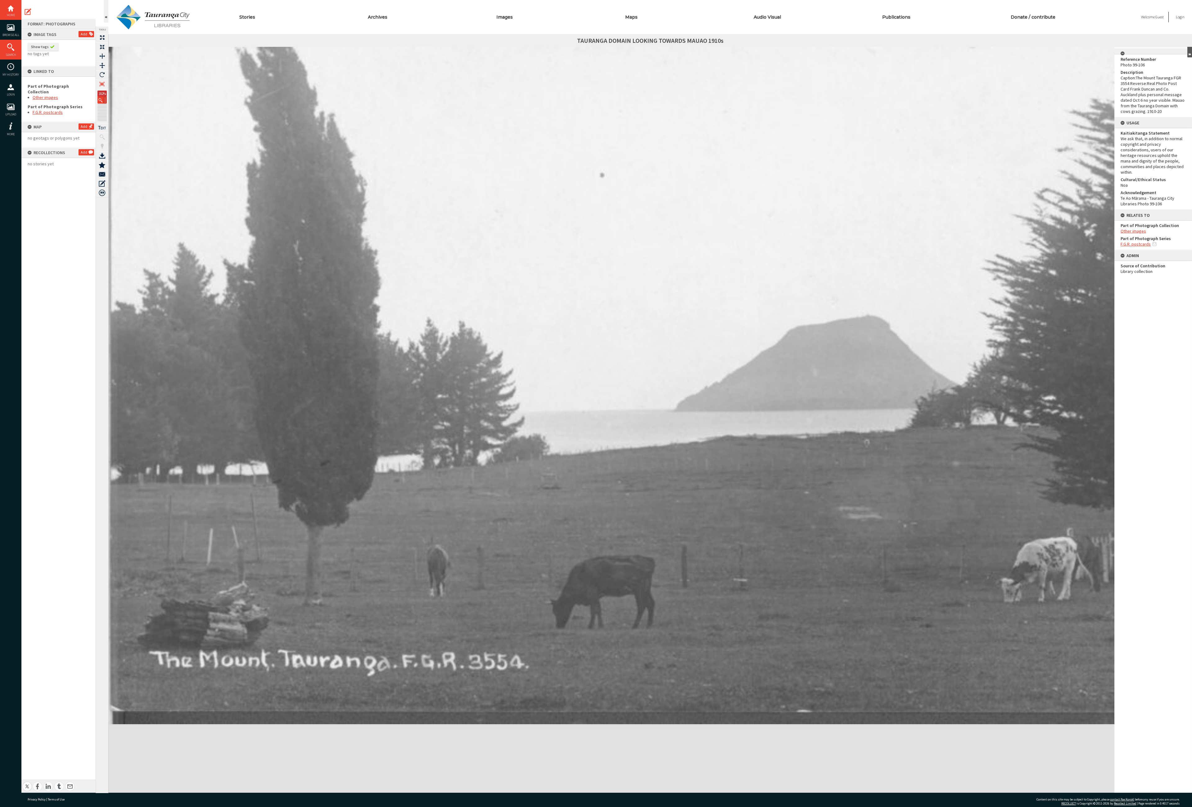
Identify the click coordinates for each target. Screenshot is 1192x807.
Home (11, 15)
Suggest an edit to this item (28, 11)
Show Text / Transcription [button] (102, 127)
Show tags (40, 46)
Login (11, 94)
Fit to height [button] (102, 65)
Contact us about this (102, 174)
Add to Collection (102, 165)
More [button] (11, 134)
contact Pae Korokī (1122, 799)
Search (11, 55)
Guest (1159, 17)
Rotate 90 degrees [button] (102, 74)
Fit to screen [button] (102, 46)
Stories (247, 17)
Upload (10, 114)
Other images (45, 97)
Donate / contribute (1033, 17)
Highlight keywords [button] (102, 146)
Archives (377, 17)
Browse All (10, 35)
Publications (896, 17)
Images (504, 17)
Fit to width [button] (102, 56)
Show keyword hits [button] (102, 137)
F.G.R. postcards (48, 112)
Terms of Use (56, 799)
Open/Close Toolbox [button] (106, 11)
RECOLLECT (1068, 803)
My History (10, 75)
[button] (102, 100)
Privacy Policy (37, 799)
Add (84, 34)
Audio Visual (767, 17)
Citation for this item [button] (102, 193)
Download (102, 155)
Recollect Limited (1125, 803)
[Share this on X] (27, 783)
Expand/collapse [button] (1189, 52)
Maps (631, 17)
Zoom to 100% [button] (102, 84)
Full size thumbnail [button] (102, 37)
